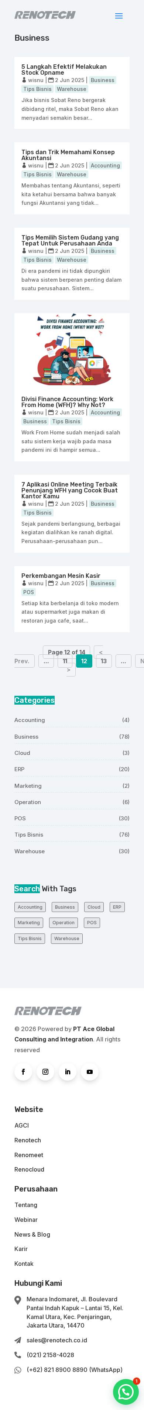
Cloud (22, 752)
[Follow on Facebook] (23, 1072)
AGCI (21, 1125)
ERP (19, 769)
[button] (126, 1392)
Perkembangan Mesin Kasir (60, 575)
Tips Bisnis (37, 89)
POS (28, 592)
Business (102, 80)
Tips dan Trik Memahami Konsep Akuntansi (68, 155)
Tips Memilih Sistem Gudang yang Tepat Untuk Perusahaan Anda (70, 240)
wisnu (36, 80)
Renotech (27, 1140)
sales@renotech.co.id (57, 1340)
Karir (21, 1249)
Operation (27, 802)
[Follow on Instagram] (45, 1072)
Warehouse (71, 89)
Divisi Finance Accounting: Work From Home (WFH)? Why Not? (67, 402)
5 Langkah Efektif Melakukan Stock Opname (64, 69)
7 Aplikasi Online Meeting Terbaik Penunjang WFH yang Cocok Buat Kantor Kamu (69, 490)
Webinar (26, 1219)
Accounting (105, 165)
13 (104, 661)
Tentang (25, 1205)
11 (65, 661)
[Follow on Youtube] (90, 1072)
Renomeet (28, 1155)
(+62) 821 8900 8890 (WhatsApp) (75, 1369)
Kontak (24, 1263)
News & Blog (32, 1234)
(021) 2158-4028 (50, 1355)
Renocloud (29, 1169)
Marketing (28, 785)
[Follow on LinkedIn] (67, 1072)
